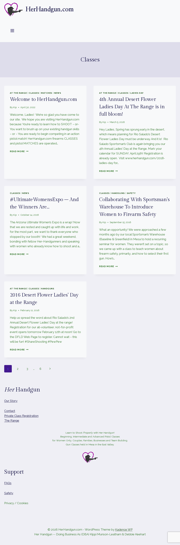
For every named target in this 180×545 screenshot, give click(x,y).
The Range (11, 420)
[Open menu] (12, 30)
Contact (9, 411)
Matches (46, 93)
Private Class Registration (21, 416)
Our (6, 401)
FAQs (7, 483)
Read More (19, 151)
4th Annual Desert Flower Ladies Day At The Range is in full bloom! (132, 106)
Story (13, 401)
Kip (15, 107)
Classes (34, 93)
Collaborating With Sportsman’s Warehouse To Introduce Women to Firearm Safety (134, 207)
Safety (131, 193)
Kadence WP (124, 529)
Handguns (118, 193)
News (57, 93)
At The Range (18, 93)
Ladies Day (137, 93)
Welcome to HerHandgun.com (43, 99)
